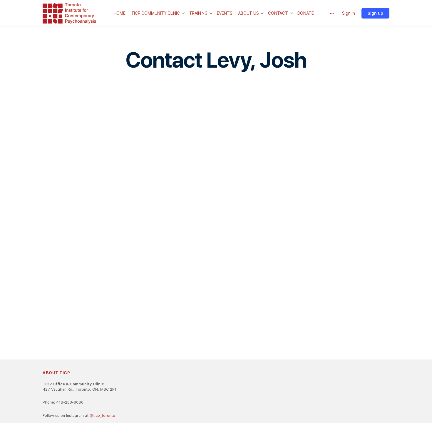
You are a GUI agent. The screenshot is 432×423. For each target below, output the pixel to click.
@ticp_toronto (102, 415)
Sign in (348, 13)
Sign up (375, 13)
